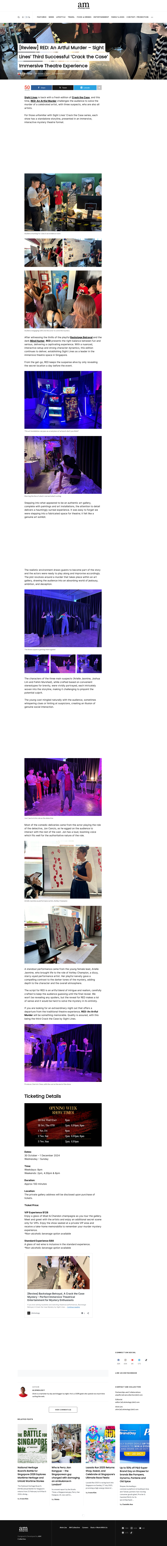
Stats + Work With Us (98, 1527)
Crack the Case (81, 97)
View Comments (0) (63, 1410)
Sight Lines (30, 97)
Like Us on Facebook (126, 1373)
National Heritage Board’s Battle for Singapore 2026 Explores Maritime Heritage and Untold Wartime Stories (32, 1474)
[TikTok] (146, 1361)
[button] (19, 17)
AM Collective (74, 1527)
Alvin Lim (63, 1527)
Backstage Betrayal (81, 337)
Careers (85, 1527)
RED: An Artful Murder (43, 100)
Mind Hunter (37, 340)
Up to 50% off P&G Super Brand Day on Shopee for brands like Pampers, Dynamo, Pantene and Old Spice (134, 1474)
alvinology (38, 1390)
